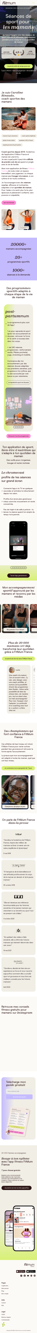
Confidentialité (5, 1320)
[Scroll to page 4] (21, 427)
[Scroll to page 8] (25, 567)
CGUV (3, 1314)
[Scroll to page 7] (23, 567)
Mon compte (4, 1293)
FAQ (2, 1305)
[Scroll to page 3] (19, 427)
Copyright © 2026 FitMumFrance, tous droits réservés (18, 1330)
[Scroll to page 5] (23, 427)
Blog (2, 1291)
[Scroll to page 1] (14, 427)
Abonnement (4, 1288)
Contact (3, 1303)
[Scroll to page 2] (17, 427)
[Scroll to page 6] (21, 567)
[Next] (32, 792)
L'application (4, 1285)
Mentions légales (6, 1317)
